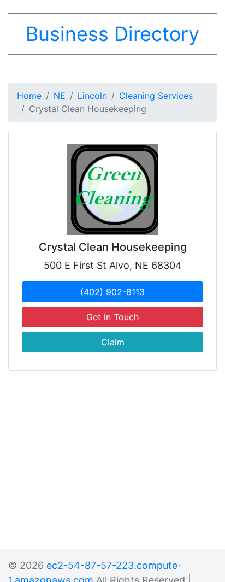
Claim (113, 342)
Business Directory (112, 34)
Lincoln (92, 95)
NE (60, 95)
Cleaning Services (156, 95)
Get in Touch (112, 316)
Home (29, 95)
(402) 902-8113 (112, 291)
